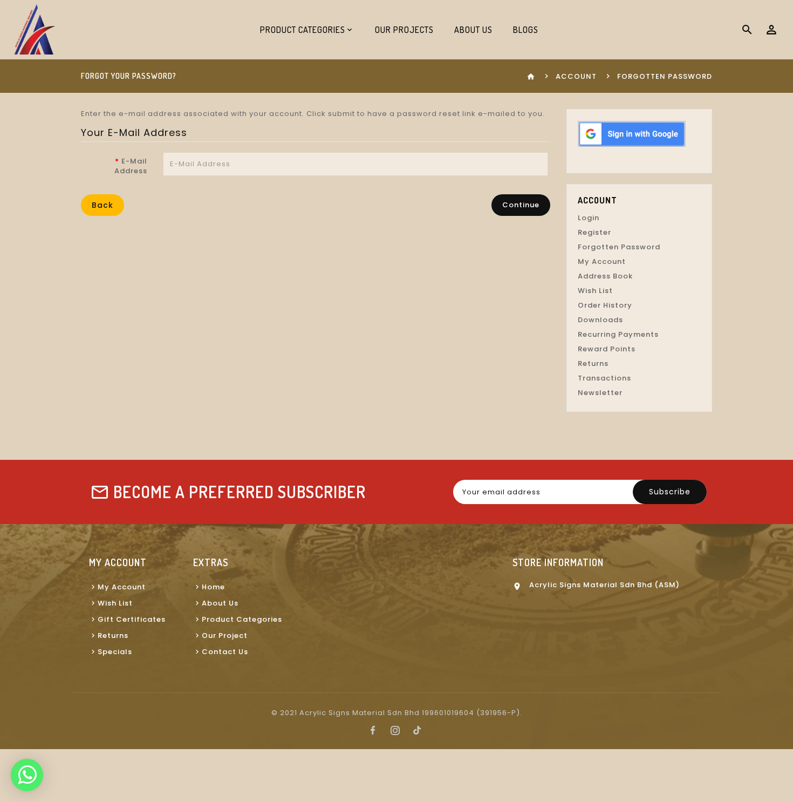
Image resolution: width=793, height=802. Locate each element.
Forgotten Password (619, 247)
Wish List (595, 291)
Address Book (605, 276)
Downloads (600, 320)
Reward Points (606, 349)
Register (594, 232)
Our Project (225, 635)
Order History (605, 305)
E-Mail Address (130, 166)
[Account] (771, 29)
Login (588, 218)
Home (213, 587)
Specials (115, 652)
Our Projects (404, 29)
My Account (602, 261)
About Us (473, 29)
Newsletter (600, 393)
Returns (593, 363)
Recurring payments (618, 334)
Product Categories (242, 619)
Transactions (604, 378)
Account (576, 76)
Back (102, 205)
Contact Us (225, 652)
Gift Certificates (132, 619)
